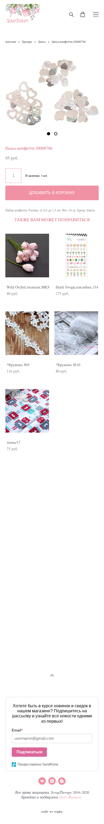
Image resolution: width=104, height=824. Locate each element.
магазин (10, 41)
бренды (27, 41)
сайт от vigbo (52, 811)
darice (42, 41)
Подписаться (29, 752)
